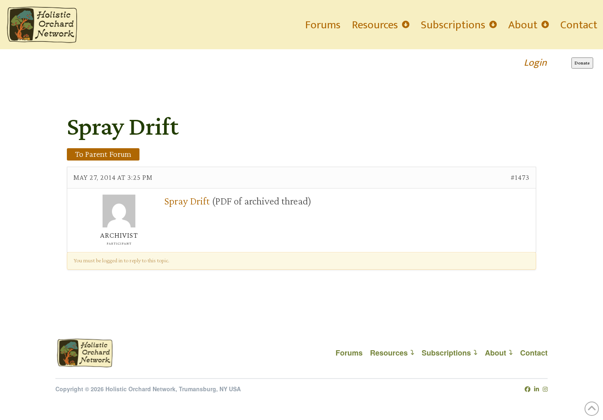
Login (535, 63)
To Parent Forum (103, 153)
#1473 (520, 177)
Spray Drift (187, 201)
